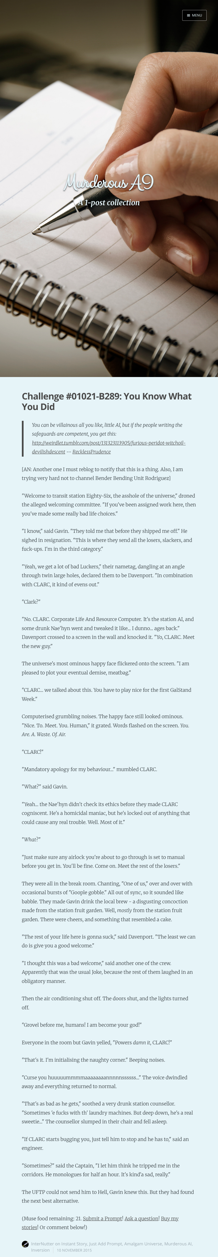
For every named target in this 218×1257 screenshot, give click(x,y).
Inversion (40, 1250)
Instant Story (74, 1244)
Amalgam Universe (143, 1244)
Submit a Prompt (102, 1218)
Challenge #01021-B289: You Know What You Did (107, 401)
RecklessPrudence (91, 452)
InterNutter (42, 1244)
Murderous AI (178, 1244)
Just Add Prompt (105, 1244)
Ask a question (141, 1218)
